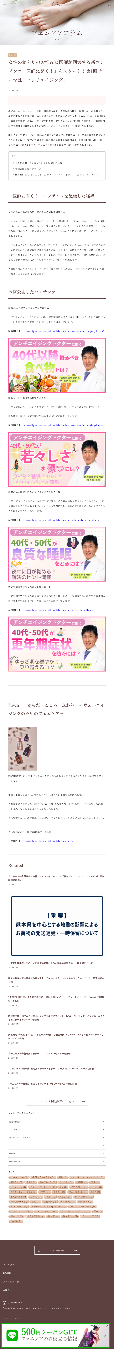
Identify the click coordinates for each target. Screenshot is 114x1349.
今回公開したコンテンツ (28, 168)
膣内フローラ (47, 1182)
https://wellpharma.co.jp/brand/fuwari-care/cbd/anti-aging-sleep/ (59, 520)
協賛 (63, 1187)
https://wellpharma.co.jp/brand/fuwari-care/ (46, 841)
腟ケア (53, 1216)
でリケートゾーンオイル (23, 1192)
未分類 (12, 1153)
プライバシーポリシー (12, 1318)
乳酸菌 (81, 1182)
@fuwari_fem (15, 1302)
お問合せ (7, 1290)
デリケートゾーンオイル (42, 1187)
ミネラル (35, 1197)
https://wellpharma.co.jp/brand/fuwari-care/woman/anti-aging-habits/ (62, 425)
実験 (62, 1177)
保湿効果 (65, 1197)
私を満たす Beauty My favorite (48, 1206)
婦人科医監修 (36, 1216)
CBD (94, 1182)
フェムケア (90, 1216)
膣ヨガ (95, 1192)
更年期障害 (68, 1202)
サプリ (44, 1192)
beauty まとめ (19, 1177)
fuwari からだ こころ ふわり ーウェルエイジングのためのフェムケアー (56, 174)
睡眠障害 (85, 1202)
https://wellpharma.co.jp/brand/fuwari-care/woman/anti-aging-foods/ (61, 331)
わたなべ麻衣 (18, 1197)
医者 (98, 1211)
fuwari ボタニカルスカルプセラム (87, 1177)
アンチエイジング (21, 1211)
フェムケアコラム (12, 1281)
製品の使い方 (15, 1161)
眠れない (16, 1182)
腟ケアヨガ (70, 1216)
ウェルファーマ (83, 1197)
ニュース (12, 55)
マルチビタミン (77, 1192)
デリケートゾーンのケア (19, 1137)
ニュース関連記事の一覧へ (57, 1101)
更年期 (31, 1182)
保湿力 (50, 1197)
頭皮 (35, 1202)
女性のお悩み (15, 1121)
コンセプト (9, 1264)
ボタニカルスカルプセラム (75, 1211)
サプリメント (78, 1187)
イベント (96, 1187)
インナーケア (19, 1206)
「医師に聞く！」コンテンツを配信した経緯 (38, 163)
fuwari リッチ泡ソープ (82, 1206)
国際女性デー (19, 1202)
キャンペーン (18, 1187)
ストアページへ (57, 1250)
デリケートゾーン (46, 1211)
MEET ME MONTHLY (43, 1177)
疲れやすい (66, 1182)
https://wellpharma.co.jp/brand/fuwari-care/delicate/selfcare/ (56, 610)
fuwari (16, 1221)
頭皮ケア (17, 1216)
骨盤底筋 (50, 1202)
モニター (59, 1192)
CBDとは (13, 1129)
